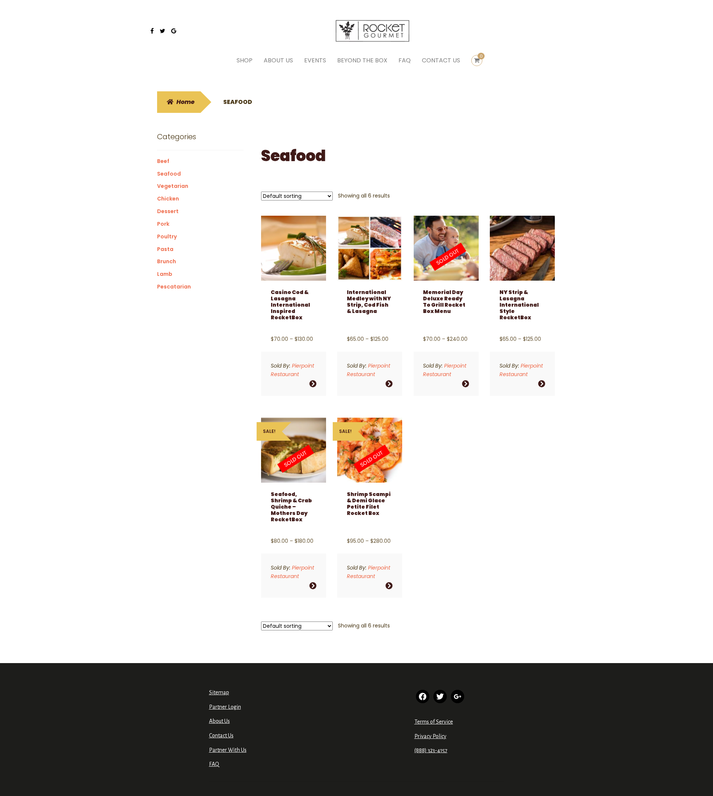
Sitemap (219, 692)
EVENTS (315, 60)
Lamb (164, 274)
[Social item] (152, 31)
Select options (312, 383)
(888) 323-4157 (430, 750)
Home (185, 102)
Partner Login (225, 707)
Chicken (168, 198)
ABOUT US (278, 60)
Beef (163, 161)
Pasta (165, 249)
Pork (163, 224)
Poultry (167, 236)
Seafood (169, 173)
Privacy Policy (430, 736)
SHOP (245, 60)
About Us (219, 721)
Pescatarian (174, 286)
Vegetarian (172, 186)
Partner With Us (228, 750)
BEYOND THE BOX (362, 60)
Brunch (166, 261)
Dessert (168, 211)
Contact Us (221, 735)
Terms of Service (433, 722)
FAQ (404, 60)
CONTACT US (441, 60)
